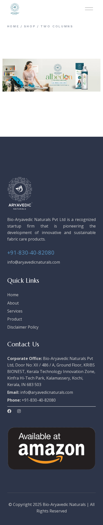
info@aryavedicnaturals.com (33, 262)
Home (12, 294)
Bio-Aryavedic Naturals (64, 504)
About (13, 303)
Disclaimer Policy (22, 327)
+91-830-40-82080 (30, 252)
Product (14, 319)
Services (14, 311)
